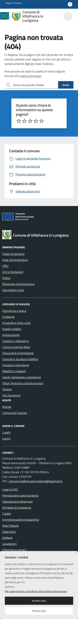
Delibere (7, 537)
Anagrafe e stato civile (16, 323)
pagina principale (30, 76)
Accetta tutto (39, 601)
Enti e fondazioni (12, 272)
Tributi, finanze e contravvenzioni (22, 383)
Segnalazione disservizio (17, 501)
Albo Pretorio (10, 525)
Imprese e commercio (15, 365)
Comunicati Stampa (14, 413)
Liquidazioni (9, 543)
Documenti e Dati (13, 290)
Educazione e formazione (18, 353)
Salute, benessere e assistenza (21, 377)
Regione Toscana (13, 3)
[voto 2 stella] (24, 121)
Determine (9, 531)
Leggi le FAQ (10, 489)
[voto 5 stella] (41, 121)
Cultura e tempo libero (16, 347)
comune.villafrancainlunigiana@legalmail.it (35, 481)
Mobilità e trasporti (14, 371)
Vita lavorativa (11, 395)
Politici (6, 278)
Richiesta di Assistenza (16, 507)
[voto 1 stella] (19, 121)
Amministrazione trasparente (20, 519)
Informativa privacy (14, 549)
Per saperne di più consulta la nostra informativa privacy (36, 591)
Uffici (5, 266)
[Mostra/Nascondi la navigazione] (4, 16)
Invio (66, 85)
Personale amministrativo (18, 284)
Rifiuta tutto (39, 611)
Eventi (6, 438)
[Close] (75, 553)
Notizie (6, 406)
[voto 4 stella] (36, 121)
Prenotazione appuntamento (20, 495)
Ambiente (8, 316)
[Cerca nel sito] (67, 16)
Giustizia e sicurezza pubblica (20, 359)
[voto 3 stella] (30, 121)
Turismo (7, 389)
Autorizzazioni (11, 335)
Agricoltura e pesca (14, 310)
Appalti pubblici (11, 329)
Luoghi (6, 432)
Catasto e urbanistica (15, 341)
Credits (6, 513)
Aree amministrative (15, 260)
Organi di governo (13, 253)
